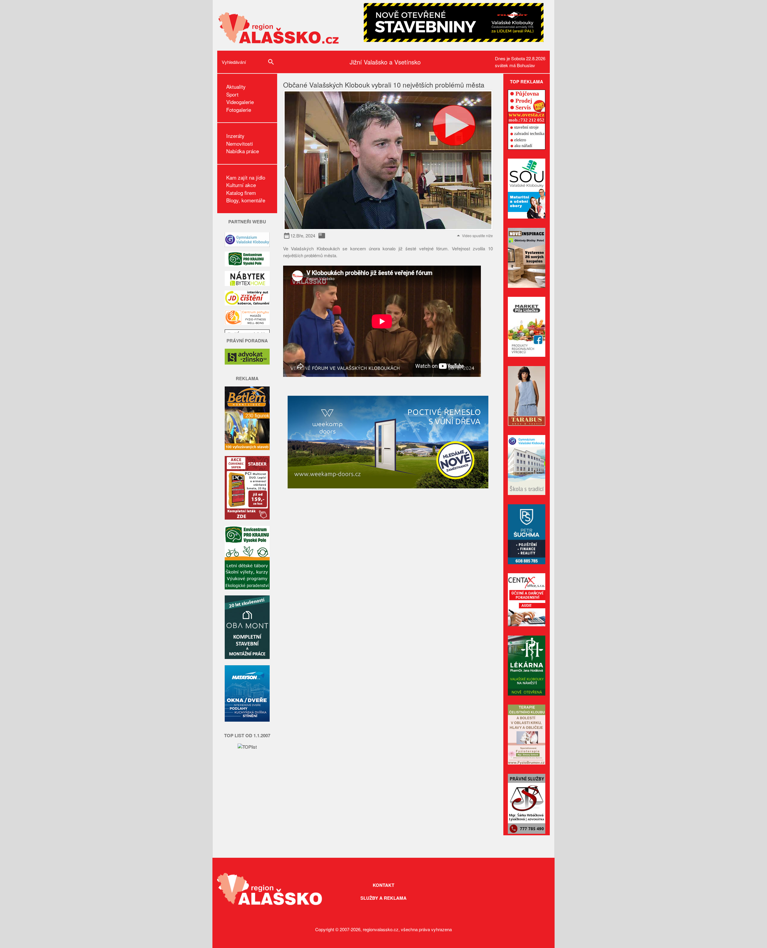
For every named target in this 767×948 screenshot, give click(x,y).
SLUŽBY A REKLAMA (383, 898)
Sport (232, 94)
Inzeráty (235, 135)
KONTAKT (383, 885)
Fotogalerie (238, 109)
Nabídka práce (242, 151)
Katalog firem (241, 192)
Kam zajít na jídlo (245, 177)
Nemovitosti (239, 143)
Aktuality (236, 86)
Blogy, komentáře (245, 200)
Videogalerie (240, 102)
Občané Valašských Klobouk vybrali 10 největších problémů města (383, 84)
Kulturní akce (241, 185)
